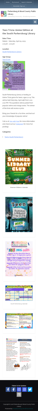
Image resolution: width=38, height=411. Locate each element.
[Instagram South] (24, 389)
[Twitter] (30, 389)
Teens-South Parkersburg (14, 137)
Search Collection (26, 2)
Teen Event (6, 60)
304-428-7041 (14, 121)
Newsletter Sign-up (19, 6)
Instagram (19, 124)
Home (8, 2)
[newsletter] (19, 394)
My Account (15, 2)
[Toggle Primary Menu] (35, 22)
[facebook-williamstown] (13, 389)
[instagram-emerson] (19, 389)
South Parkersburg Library (12, 52)
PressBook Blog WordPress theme (23, 408)
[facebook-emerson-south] (8, 389)
